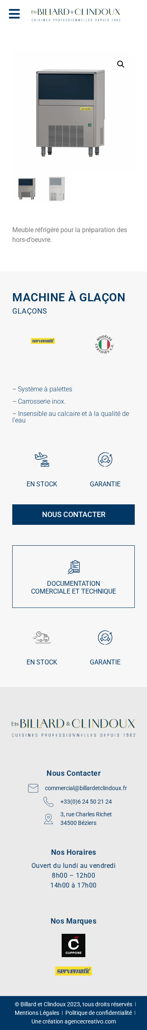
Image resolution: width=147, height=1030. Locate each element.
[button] (121, 64)
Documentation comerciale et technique (73, 587)
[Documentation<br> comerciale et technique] (74, 567)
